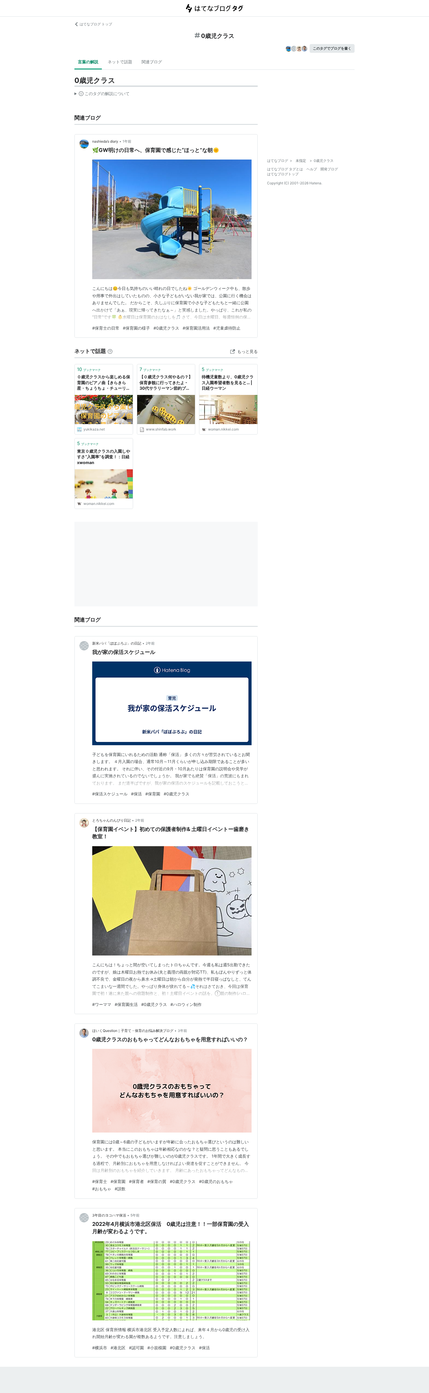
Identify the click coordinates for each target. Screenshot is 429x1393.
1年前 (127, 141)
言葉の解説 (88, 61)
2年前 (150, 643)
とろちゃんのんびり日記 (111, 820)
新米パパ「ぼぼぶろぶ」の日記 (116, 643)
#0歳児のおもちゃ (216, 1181)
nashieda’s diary (105, 141)
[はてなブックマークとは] (110, 351)
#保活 (136, 793)
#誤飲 (120, 1188)
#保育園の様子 (136, 328)
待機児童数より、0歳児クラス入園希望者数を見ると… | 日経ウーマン (228, 382)
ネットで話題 (120, 61)
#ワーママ (101, 1004)
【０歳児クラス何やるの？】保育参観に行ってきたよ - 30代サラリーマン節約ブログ (166, 382)
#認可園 (136, 1347)
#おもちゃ (101, 1188)
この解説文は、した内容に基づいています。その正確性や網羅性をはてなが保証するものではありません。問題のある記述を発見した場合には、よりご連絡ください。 (102, 95)
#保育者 (136, 1181)
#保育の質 (156, 1181)
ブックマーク (89, 369)
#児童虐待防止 (226, 328)
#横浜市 (99, 1347)
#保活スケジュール (110, 793)
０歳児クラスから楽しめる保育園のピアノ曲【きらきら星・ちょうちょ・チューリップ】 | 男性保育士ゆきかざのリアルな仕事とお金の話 (103, 382)
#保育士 (99, 1181)
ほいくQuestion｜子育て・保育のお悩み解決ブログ (132, 1030)
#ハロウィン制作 (186, 1004)
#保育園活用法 (196, 328)
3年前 (182, 1030)
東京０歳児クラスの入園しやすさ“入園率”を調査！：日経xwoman (103, 457)
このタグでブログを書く (332, 48)
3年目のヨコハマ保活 (109, 1215)
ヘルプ (311, 169)
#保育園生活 (126, 1004)
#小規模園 (156, 1347)
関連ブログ (152, 61)
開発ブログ (329, 169)
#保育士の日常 (105, 328)
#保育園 (152, 793)
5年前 (134, 1215)
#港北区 (118, 1347)
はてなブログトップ (283, 174)
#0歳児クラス (166, 328)
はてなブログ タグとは (285, 169)
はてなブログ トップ (96, 24)
